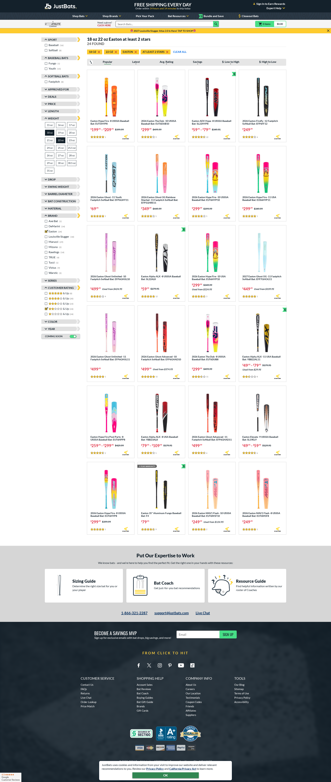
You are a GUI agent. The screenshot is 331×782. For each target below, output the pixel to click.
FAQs (84, 689)
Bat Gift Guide (145, 701)
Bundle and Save (212, 16)
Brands (141, 706)
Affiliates (191, 710)
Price (52, 103)
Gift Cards (142, 710)
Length (53, 111)
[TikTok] (192, 665)
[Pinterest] (169, 665)
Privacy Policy (155, 768)
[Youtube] (181, 665)
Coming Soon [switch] (54, 336)
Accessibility (241, 701)
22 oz (109, 51)
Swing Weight (58, 186)
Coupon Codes (194, 701)
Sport (52, 39)
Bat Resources (176, 16)
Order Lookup (88, 701)
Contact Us (87, 684)
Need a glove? (104, 24)
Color (52, 321)
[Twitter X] (149, 665)
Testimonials (193, 697)
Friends (190, 706)
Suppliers (191, 714)
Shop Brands (110, 16)
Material (54, 208)
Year (51, 328)
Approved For (58, 89)
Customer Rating (61, 287)
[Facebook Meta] (139, 665)
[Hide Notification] (328, 30)
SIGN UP (228, 634)
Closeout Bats (250, 16)
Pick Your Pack (145, 16)
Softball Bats (58, 76)
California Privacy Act (182, 768)
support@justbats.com (171, 613)
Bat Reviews (144, 689)
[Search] (216, 24)
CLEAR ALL (180, 51)
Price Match (87, 706)
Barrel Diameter (60, 194)
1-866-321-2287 (134, 613)
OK (165, 775)
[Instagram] (160, 665)
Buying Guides (145, 697)
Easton (128, 51)
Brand (52, 215)
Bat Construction (62, 201)
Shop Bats (78, 16)
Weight (53, 118)
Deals (52, 96)
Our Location (193, 693)
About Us (191, 684)
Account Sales (145, 684)
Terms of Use (241, 693)
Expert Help (274, 8)
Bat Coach (142, 693)
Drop (52, 179)
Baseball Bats (58, 58)
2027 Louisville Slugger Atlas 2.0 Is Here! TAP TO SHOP (163, 30)
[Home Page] (61, 6)
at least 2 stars (153, 51)
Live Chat (203, 613)
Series (52, 280)
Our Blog (239, 684)
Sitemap (239, 689)
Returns (85, 693)
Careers (190, 689)
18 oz (92, 51)
